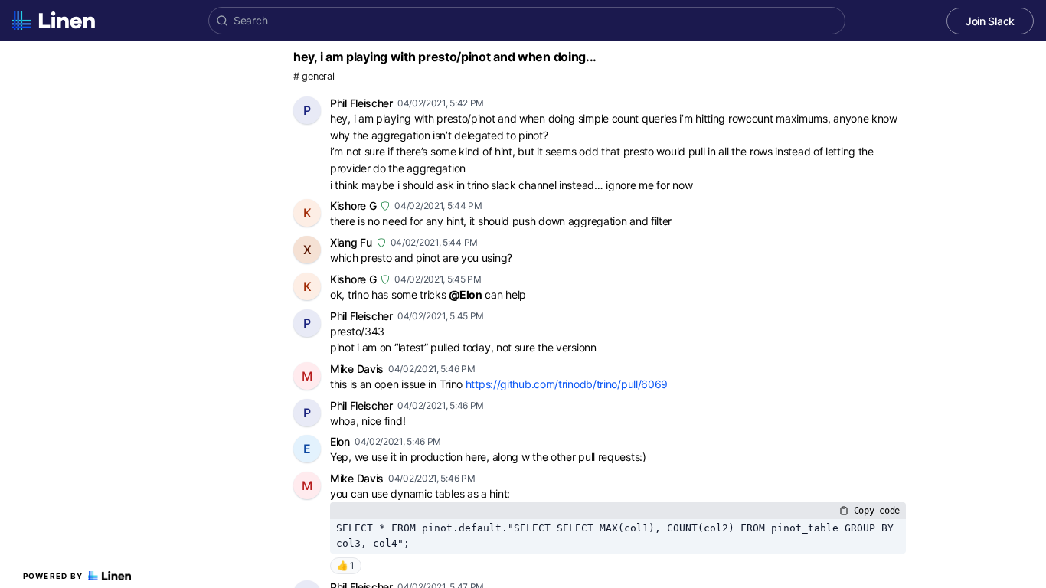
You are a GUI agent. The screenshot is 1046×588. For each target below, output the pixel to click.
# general (313, 76)
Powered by (53, 575)
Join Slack (990, 21)
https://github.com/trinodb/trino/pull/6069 (567, 383)
